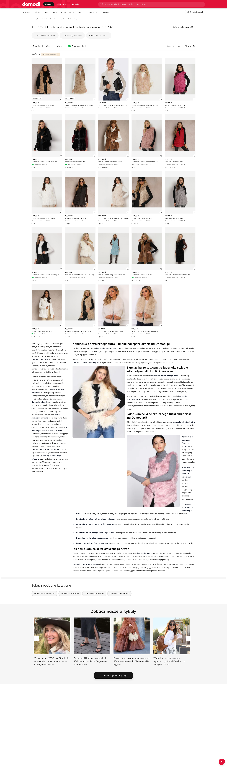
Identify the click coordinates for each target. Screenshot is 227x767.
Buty (46, 12)
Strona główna (37, 19)
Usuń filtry (36, 54)
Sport (54, 12)
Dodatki (81, 12)
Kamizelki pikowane (98, 35)
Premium (93, 12)
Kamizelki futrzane (70, 593)
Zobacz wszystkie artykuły (113, 675)
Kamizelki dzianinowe (45, 35)
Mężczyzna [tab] (62, 4)
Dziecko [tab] (75, 4)
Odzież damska (55, 19)
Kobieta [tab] (48, 4)
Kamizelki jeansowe (72, 35)
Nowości (26, 12)
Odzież (37, 12)
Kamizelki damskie (69, 19)
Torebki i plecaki (67, 12)
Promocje (105, 12)
